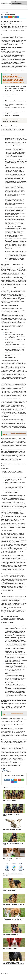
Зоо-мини (4, 2)
